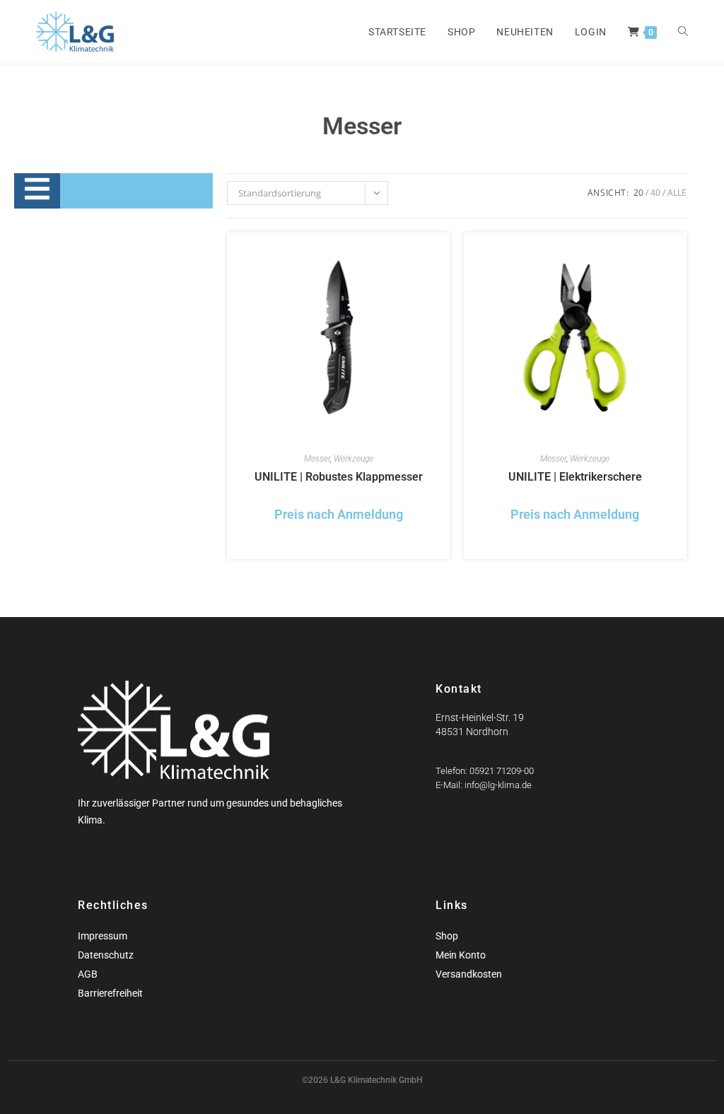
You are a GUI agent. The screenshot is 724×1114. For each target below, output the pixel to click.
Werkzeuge (353, 459)
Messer (317, 459)
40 (655, 193)
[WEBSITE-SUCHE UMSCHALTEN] (683, 32)
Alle (677, 193)
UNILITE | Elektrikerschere (575, 476)
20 (638, 193)
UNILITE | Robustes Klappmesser (339, 476)
